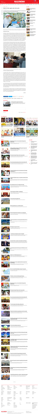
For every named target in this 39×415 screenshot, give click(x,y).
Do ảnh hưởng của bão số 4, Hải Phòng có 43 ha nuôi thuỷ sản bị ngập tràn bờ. (17, 199)
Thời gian (21, 112)
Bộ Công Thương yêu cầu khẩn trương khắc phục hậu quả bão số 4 (18, 361)
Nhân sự (2, 389)
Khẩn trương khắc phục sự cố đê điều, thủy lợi (16, 205)
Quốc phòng (2, 390)
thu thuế (5, 98)
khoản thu (12, 98)
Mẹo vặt (2, 401)
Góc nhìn (9, 4)
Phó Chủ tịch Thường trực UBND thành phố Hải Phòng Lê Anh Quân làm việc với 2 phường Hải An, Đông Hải (34, 157)
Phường (26, 393)
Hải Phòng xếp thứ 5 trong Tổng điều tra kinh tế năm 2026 (31, 136)
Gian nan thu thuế (31, 25)
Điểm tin (14, 403)
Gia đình (2, 398)
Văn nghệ (25, 4)
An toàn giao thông (15, 406)
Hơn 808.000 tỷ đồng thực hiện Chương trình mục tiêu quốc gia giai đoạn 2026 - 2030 (19, 340)
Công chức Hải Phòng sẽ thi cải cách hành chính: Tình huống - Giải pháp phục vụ (18, 171)
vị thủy (21, 98)
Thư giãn (14, 395)
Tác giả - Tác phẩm (9, 393)
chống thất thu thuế (18, 98)
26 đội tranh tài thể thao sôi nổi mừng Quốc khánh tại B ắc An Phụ (18, 220)
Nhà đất (2, 392)
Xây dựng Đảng (2, 387)
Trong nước (33, 393)
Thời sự (14, 404)
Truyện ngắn (15, 392)
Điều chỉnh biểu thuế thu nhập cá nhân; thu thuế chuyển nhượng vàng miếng (33, 35)
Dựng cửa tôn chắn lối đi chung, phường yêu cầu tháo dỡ (18, 353)
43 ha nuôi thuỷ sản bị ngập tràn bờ (15, 198)
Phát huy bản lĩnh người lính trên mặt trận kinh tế (19, 136)
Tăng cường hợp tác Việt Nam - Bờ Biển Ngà (16, 191)
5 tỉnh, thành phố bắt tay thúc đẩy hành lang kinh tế (6, 126)
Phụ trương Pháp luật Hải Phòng (35, 403)
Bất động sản (18, 4)
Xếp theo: (20, 112)
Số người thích (24, 112)
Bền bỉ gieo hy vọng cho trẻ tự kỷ (14, 226)
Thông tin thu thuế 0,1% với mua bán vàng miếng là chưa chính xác (33, 9)
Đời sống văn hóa (8, 392)
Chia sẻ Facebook (6, 96)
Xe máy (20, 404)
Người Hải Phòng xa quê (9, 400)
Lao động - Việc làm (15, 387)
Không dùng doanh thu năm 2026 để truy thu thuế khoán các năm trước (32, 20)
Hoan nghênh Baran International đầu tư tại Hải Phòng (6, 136)
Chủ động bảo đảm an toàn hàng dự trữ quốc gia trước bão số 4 (19, 126)
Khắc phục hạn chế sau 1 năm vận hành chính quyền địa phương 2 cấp (18, 141)
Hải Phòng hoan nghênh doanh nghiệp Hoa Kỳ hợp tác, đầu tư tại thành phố (34, 154)
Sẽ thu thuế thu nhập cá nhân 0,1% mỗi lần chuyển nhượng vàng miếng (33, 29)
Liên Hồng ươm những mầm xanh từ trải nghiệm (17, 233)
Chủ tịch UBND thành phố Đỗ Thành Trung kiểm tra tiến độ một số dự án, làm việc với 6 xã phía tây (34, 147)
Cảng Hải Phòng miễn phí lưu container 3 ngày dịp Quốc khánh (19, 374)
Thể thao (34, 4)
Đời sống (36, 4)
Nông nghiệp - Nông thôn (9, 387)
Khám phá (21, 398)
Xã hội (6, 4)
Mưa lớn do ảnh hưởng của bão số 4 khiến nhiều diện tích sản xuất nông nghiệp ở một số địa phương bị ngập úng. (19, 250)
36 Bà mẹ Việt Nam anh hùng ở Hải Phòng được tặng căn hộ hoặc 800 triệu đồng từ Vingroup (18, 148)
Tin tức (20, 392)
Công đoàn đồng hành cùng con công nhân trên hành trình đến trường (19, 178)
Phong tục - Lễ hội (9, 398)
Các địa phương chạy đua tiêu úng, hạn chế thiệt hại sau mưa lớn (18, 248)
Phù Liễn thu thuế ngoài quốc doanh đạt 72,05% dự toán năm (33, 12)
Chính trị (3, 4)
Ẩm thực (2, 400)
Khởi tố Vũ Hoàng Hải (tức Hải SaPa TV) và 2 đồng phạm (18, 212)
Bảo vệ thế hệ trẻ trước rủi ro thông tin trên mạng (17, 184)
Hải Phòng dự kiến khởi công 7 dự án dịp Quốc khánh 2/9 (34, 144)
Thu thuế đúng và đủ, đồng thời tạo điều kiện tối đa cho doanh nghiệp (32, 15)
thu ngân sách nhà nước (9, 98)
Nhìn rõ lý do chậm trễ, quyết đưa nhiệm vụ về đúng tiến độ (32, 126)
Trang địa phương (30, 4)
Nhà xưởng (2, 393)
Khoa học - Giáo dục (12, 4)
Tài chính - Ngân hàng (9, 389)
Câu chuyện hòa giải (34, 406)
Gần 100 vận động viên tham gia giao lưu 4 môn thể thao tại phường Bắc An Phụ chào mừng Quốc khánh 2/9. (18, 222)
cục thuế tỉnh (15, 98)
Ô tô (20, 403)
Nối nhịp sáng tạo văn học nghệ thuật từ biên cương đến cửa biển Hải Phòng (18, 262)
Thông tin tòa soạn (27, 411)
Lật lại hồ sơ (2, 406)
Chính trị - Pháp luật (9, 403)
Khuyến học (27, 387)
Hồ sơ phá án (33, 387)
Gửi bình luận (5, 110)
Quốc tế (27, 4)
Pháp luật (15, 4)
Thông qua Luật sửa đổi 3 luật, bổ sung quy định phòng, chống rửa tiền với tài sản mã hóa (19, 347)
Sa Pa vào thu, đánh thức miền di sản (15, 325)
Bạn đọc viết (15, 398)
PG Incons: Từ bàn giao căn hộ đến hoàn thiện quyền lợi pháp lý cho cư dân (18, 332)
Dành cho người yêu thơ (16, 393)
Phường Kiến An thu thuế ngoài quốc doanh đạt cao (32, 17)
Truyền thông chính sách (34, 405)
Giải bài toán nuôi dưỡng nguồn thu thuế (32, 23)
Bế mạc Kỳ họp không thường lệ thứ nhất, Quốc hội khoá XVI (18, 162)
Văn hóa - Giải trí (22, 4)
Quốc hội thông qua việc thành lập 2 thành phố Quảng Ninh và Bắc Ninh (18, 368)
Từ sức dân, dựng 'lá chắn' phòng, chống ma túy (16, 304)
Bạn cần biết (33, 408)
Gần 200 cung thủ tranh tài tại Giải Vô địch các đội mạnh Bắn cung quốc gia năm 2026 (18, 318)
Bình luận (20, 393)
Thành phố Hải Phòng (34, 392)
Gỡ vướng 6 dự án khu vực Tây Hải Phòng (34, 141)
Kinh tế (5, 4)
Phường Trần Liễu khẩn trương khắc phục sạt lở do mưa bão (18, 311)
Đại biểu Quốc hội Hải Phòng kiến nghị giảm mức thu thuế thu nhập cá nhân (33, 32)
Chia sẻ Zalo (11, 96)
